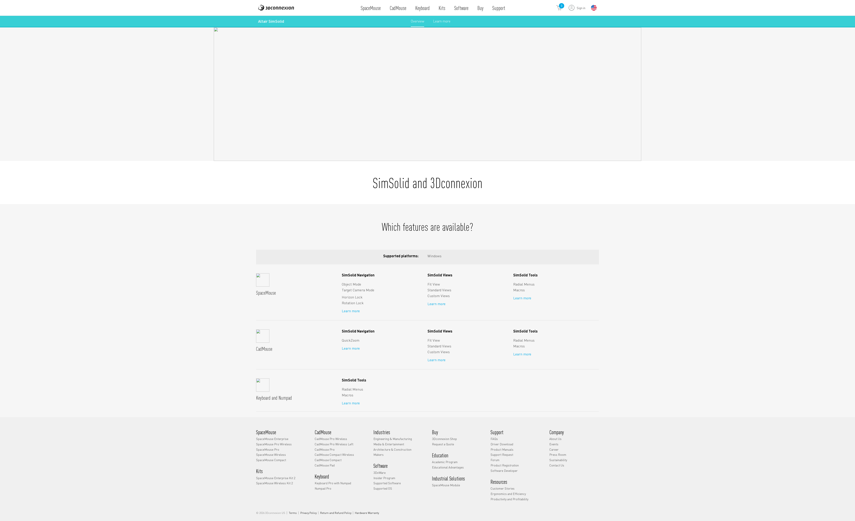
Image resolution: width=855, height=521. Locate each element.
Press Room (557, 454)
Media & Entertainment (388, 444)
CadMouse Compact (328, 460)
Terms (293, 513)
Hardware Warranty (367, 513)
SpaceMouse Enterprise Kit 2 (275, 478)
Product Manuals (502, 449)
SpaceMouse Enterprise (272, 439)
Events (553, 444)
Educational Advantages (448, 467)
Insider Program (384, 478)
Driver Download (502, 444)
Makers (378, 454)
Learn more (441, 22)
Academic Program (445, 462)
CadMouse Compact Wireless (334, 454)
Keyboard (422, 7)
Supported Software (387, 483)
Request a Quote (443, 444)
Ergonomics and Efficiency (508, 494)
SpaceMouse (371, 7)
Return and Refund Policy (335, 513)
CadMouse (398, 7)
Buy (480, 7)
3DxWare (379, 472)
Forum (495, 460)
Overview (417, 21)
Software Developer (504, 470)
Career (554, 449)
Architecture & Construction (392, 449)
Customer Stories (503, 488)
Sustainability (558, 460)
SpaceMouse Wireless (271, 454)
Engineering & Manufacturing (392, 439)
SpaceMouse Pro (267, 449)
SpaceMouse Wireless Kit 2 (274, 483)
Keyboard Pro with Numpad (333, 483)
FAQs (494, 439)
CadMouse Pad (325, 465)
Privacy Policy (308, 513)
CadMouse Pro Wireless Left (334, 444)
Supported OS (382, 488)
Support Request (502, 454)
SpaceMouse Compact (271, 460)
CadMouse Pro (325, 449)
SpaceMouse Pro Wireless (274, 444)
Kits (442, 7)
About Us (555, 439)
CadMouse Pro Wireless (331, 439)
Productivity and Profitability (509, 499)
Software (461, 7)
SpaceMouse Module (446, 485)
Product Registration (505, 465)
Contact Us (556, 465)
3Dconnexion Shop (444, 439)
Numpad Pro (323, 488)
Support (498, 7)
